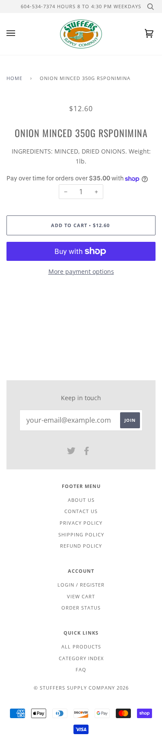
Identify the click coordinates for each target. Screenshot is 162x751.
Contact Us (81, 511)
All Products (81, 646)
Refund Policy (81, 545)
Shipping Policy (81, 534)
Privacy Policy (81, 523)
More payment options (81, 271)
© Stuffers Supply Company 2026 (81, 687)
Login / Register (81, 584)
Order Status (81, 607)
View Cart (81, 596)
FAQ (81, 669)
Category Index (81, 658)
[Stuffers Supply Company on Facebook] (86, 452)
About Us (81, 500)
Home (14, 78)
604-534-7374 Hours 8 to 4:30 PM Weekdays (81, 6)
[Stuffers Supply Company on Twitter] (71, 452)
